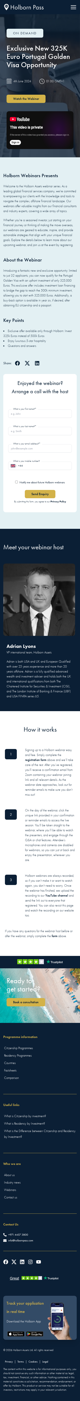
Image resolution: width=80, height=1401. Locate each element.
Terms (20, 1361)
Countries (10, 1063)
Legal (45, 1361)
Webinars (10, 1190)
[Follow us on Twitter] (13, 1261)
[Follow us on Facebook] (5, 1261)
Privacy (9, 1361)
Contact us (10, 1197)
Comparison (11, 1078)
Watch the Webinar (26, 99)
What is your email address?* (26, 443)
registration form (35, 760)
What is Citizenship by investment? (25, 1116)
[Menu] (73, 7)
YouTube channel (56, 895)
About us (9, 1175)
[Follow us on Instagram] (30, 1261)
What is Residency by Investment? (24, 1123)
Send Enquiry (40, 494)
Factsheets (10, 1070)
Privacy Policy (58, 501)
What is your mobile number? (26, 461)
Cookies (33, 1361)
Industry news (12, 1182)
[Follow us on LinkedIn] (22, 1261)
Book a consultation (26, 1002)
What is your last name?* (24, 426)
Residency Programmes (18, 1055)
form (54, 936)
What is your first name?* (24, 408)
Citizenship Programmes (18, 1048)
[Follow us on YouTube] (38, 1261)
